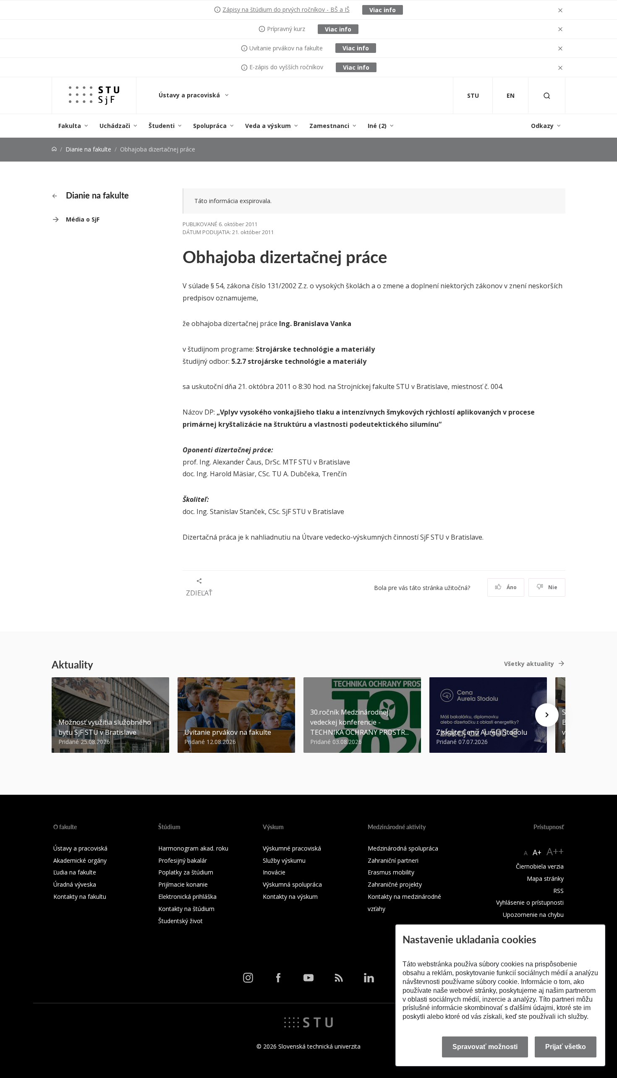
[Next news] (547, 715)
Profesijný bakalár (182, 860)
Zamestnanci (329, 126)
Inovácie (274, 872)
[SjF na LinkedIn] (369, 978)
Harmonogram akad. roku (193, 848)
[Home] (54, 149)
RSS (558, 891)
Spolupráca (210, 126)
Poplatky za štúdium (185, 872)
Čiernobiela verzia (540, 866)
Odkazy (542, 126)
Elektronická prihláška (187, 897)
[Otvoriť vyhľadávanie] (546, 95)
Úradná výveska (74, 884)
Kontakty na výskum (290, 897)
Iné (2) (377, 126)
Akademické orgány (80, 860)
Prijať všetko (565, 1046)
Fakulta (69, 126)
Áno (511, 587)
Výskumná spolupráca (292, 884)
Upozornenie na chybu (533, 915)
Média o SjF (82, 219)
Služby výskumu (284, 860)
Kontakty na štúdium (186, 909)
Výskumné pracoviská (292, 848)
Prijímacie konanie (183, 884)
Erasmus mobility (391, 872)
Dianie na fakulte (88, 149)
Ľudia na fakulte (74, 872)
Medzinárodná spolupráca (403, 848)
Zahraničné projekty (395, 884)
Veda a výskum (268, 126)
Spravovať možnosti (485, 1046)
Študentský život (180, 921)
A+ (537, 852)
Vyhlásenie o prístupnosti (530, 902)
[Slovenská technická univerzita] (308, 1021)
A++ (555, 851)
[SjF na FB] (278, 978)
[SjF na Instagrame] (248, 978)
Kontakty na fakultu (79, 897)
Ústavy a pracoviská (190, 95)
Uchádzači (114, 126)
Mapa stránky (545, 878)
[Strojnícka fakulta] (94, 95)
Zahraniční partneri (393, 860)
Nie (552, 587)
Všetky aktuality (529, 664)
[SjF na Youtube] (308, 978)
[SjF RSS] (339, 978)
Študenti (162, 126)
